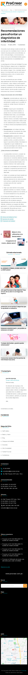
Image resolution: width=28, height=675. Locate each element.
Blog (3, 438)
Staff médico (5, 431)
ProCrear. (24, 670)
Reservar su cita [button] (5, 567)
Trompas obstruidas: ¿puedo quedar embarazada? (12, 344)
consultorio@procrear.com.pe (11, 471)
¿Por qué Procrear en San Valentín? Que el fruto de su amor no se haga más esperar (13, 291)
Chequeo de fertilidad (8, 441)
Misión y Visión (6, 434)
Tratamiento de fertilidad (9, 221)
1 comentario (21, 44)
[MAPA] (14, 638)
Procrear (3, 45)
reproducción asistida (8, 219)
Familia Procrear (6, 451)
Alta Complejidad (6, 448)
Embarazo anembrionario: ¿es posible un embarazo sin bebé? (13, 329)
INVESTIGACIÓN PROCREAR (8, 28)
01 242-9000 (6, 468)
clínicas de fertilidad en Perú (10, 217)
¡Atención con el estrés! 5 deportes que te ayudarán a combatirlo (13, 307)
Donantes (5, 445)
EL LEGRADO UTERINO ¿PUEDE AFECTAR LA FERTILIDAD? (13, 269)
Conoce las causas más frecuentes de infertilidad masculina (13, 359)
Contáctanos (5, 455)
